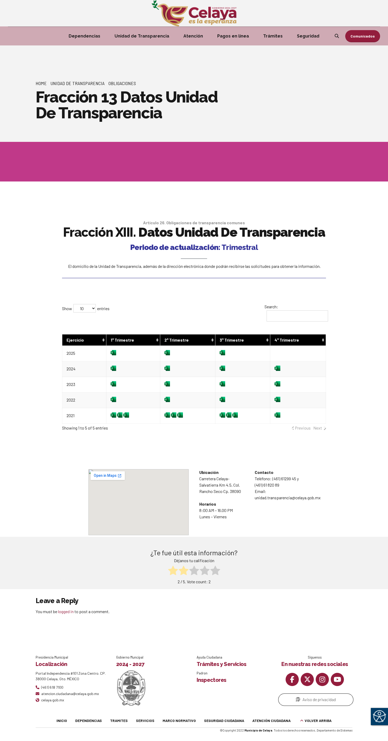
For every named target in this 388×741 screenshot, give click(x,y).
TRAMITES (119, 720)
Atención (193, 36)
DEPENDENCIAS (88, 720)
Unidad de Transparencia (142, 36)
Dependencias (84, 36)
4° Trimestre (287, 339)
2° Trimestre (176, 339)
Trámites (273, 36)
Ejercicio (75, 339)
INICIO (61, 720)
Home (41, 83)
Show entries (86, 308)
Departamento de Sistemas (334, 730)
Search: (271, 306)
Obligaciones (122, 83)
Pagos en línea (233, 36)
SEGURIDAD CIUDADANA (224, 720)
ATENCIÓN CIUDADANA (271, 720)
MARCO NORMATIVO (179, 720)
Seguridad (308, 36)
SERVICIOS (145, 720)
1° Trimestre (122, 339)
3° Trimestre (232, 339)
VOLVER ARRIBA (318, 720)
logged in (66, 611)
